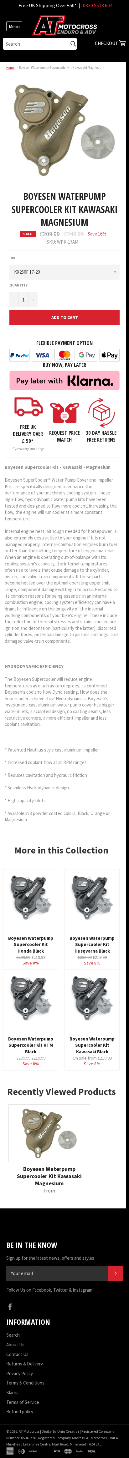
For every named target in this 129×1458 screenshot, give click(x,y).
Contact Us (17, 1354)
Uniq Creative (68, 1431)
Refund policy (19, 1412)
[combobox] (40, 44)
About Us (15, 1345)
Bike (13, 258)
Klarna (12, 1392)
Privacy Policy (19, 1373)
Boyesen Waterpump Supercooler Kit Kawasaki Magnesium (61, 67)
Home (10, 67)
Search (13, 1335)
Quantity (18, 285)
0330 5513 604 (97, 5)
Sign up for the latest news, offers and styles (50, 1258)
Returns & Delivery (24, 1364)
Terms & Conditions (25, 1383)
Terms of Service (22, 1402)
